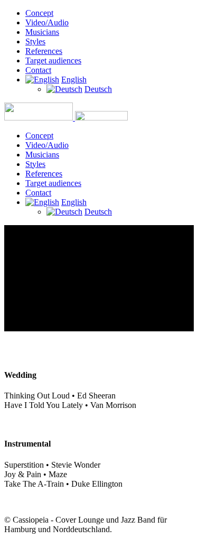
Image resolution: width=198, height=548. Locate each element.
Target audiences (53, 60)
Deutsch (98, 89)
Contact (38, 70)
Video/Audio (47, 22)
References (43, 51)
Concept (39, 12)
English (74, 79)
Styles (35, 41)
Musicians (42, 31)
